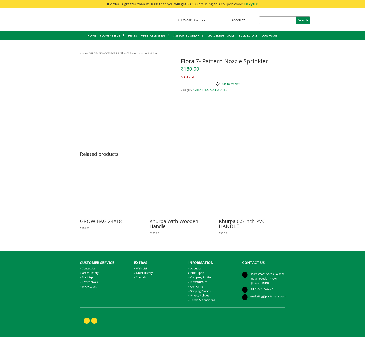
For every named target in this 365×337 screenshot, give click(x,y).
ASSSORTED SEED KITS (189, 35)
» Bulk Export (196, 273)
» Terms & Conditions (201, 300)
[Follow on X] (94, 321)
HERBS (132, 35)
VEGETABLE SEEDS (153, 35)
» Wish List (140, 268)
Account (238, 20)
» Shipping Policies (199, 291)
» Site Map (86, 277)
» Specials (140, 277)
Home (83, 53)
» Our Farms (195, 286)
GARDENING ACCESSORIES (104, 53)
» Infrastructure (197, 282)
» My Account (88, 286)
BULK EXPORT (248, 35)
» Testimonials (89, 282)
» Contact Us (88, 268)
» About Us (195, 268)
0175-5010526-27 (191, 20)
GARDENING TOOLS (221, 35)
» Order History (89, 273)
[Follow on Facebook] (87, 321)
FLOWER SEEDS (110, 35)
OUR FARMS (270, 35)
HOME (91, 35)
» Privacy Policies (198, 295)
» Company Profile (199, 277)
